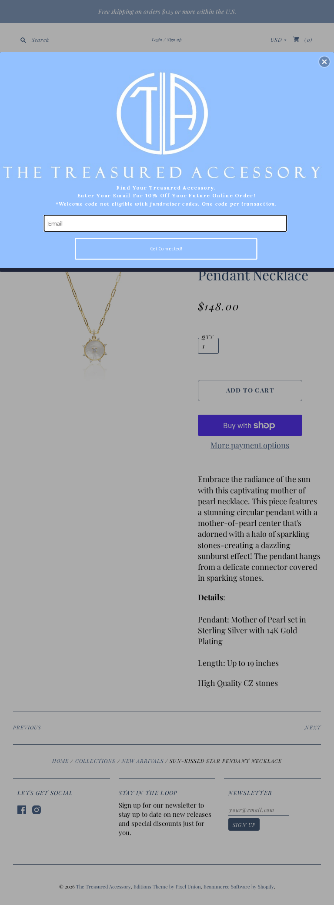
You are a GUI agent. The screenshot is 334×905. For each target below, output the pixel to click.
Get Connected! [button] (166, 249)
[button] (324, 62)
